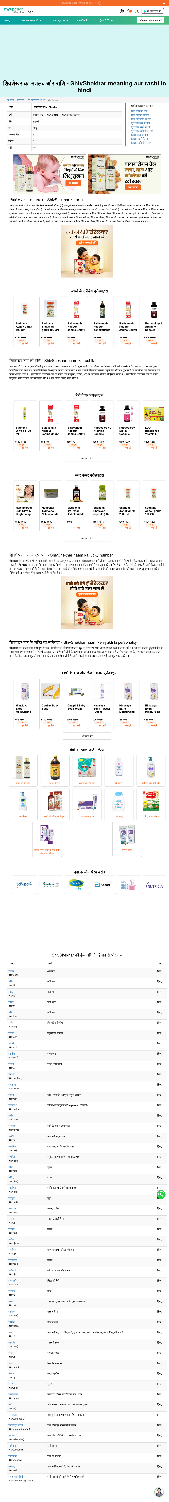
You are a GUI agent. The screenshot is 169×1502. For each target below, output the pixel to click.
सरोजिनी (12, 1260)
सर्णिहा (11, 1177)
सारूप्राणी (13, 1394)
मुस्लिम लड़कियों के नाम (142, 131)
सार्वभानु (12, 1446)
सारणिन (12, 1188)
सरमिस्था (12, 1105)
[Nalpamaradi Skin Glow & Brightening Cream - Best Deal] (25, 492)
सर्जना (11, 1033)
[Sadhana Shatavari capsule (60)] (102, 492)
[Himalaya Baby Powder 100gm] (102, 690)
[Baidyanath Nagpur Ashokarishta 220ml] (102, 308)
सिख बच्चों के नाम (139, 135)
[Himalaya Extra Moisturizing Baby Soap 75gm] (154, 690)
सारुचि (11, 1342)
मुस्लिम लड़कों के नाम (141, 127)
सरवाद (11, 1466)
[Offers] (122, 11)
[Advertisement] (84, 49)
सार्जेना (11, 1053)
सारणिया (12, 1146)
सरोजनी (12, 1270)
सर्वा (10, 1404)
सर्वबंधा (11, 1435)
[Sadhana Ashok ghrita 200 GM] (128, 492)
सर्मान (11, 1095)
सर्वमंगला (12, 1415)
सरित (11, 981)
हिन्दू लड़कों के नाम (140, 115)
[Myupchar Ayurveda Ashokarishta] (77, 492)
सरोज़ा (11, 1229)
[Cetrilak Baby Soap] (50, 690)
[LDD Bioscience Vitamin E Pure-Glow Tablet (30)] (154, 412)
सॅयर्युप (11, 1373)
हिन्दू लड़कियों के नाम (141, 119)
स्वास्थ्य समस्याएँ (30, 20)
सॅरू (10, 1332)
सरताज (11, 1291)
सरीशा (11, 971)
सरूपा (11, 1384)
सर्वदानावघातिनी (15, 1476)
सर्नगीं (11, 1136)
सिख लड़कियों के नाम (141, 143)
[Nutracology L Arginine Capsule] (154, 308)
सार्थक (11, 1311)
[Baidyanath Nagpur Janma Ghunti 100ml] (128, 308)
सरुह (10, 1353)
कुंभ (34, 147)
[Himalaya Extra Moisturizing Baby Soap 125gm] (128, 690)
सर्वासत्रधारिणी (15, 1425)
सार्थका (11, 1322)
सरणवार (12, 1208)
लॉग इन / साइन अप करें (151, 20)
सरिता (11, 992)
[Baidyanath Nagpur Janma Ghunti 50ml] (76, 308)
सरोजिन (12, 1249)
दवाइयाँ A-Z (81, 20)
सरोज (11, 1219)
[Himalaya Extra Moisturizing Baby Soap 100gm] (25, 690)
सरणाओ (12, 1126)
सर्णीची (11, 1157)
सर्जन (11, 1022)
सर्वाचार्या (12, 1456)
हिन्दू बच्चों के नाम (139, 111)
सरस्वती (12, 1280)
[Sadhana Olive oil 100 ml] (25, 412)
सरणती (11, 1363)
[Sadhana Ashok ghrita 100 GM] (25, 308)
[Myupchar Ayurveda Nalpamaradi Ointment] (51, 492)
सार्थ (10, 1301)
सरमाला (12, 1084)
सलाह (7, 20)
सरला (11, 1064)
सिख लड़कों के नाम (140, 139)
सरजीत (11, 1043)
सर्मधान (11, 1074)
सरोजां (11, 1239)
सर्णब (10, 1115)
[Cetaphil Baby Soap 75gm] (77, 690)
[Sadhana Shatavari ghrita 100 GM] (50, 308)
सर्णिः (10, 1167)
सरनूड (11, 1198)
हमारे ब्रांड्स (59, 20)
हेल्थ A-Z (105, 20)
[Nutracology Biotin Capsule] (128, 412)
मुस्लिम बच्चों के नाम (140, 123)
